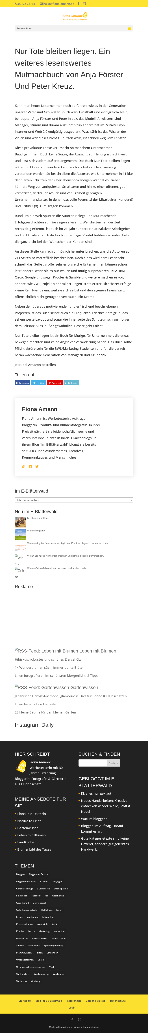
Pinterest (56, 382)
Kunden (20, 931)
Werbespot (58, 974)
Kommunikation (24, 924)
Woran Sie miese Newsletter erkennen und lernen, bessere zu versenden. (65, 555)
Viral (51, 966)
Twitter (40, 382)
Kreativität (42, 924)
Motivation (59, 931)
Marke (31, 931)
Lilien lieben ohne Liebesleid (36, 704)
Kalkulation (48, 917)
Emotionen (22, 895)
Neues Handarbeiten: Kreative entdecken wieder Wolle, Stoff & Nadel (105, 806)
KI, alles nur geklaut (37, 518)
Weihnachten (23, 974)
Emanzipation (61, 888)
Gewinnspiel (39, 902)
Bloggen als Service (38, 874)
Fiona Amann (39, 409)
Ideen (59, 909)
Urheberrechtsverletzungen (30, 966)
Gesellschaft (22, 902)
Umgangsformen (25, 959)
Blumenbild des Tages (34, 849)
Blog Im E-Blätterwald (49, 1000)
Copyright (57, 881)
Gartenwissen (84, 687)
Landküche (25, 842)
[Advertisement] (74, 617)
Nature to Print (29, 821)
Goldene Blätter (95, 1000)
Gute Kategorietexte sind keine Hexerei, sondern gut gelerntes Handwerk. (105, 843)
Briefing (44, 881)
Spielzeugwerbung (53, 945)
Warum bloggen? (36, 530)
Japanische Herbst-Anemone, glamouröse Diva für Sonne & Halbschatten (71, 696)
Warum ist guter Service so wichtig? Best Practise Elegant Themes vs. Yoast (67, 543)
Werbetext (21, 981)
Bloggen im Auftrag (26, 881)
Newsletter (22, 938)
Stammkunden (24, 952)
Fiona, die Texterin (31, 814)
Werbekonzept (41, 974)
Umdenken (52, 952)
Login (72, 1007)
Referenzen (74, 1000)
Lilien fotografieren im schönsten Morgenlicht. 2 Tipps (56, 675)
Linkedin (72, 382)
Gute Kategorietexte (27, 909)
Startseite (25, 1000)
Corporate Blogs (24, 888)
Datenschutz (118, 1000)
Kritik (54, 924)
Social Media (33, 945)
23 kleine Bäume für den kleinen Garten (45, 712)
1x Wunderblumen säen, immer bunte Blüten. (50, 667)
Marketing (44, 931)
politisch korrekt (40, 938)
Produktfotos (59, 938)
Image (19, 917)
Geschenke (58, 895)
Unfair (41, 959)
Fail (46, 895)
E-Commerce (43, 888)
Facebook (24, 382)
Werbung (35, 981)
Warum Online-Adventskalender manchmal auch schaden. (57, 568)
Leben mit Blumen (97, 650)
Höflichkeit (47, 909)
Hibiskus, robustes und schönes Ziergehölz (48, 659)
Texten (39, 952)
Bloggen (20, 874)
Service (20, 945)
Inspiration (32, 917)
